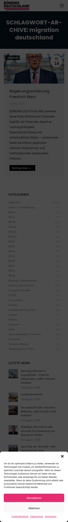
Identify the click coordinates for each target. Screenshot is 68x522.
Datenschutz (36, 516)
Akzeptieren (34, 497)
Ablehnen (34, 508)
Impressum (50, 516)
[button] (62, 456)
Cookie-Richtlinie (20, 516)
